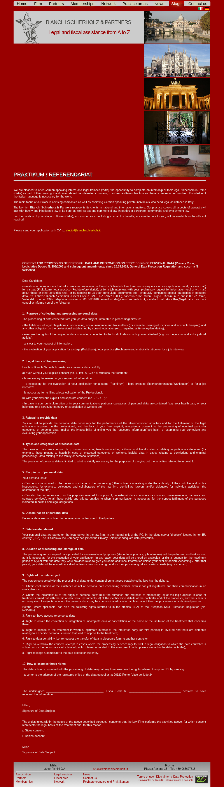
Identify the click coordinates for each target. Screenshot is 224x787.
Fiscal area (61, 778)
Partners (56, 4)
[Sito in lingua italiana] (201, 9)
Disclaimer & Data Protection (174, 776)
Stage (176, 4)
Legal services (63, 774)
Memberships (82, 4)
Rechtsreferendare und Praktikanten (106, 781)
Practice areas (135, 4)
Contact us (197, 4)
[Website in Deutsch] (207, 9)
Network (108, 4)
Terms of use (145, 776)
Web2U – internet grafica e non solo (174, 780)
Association (23, 774)
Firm (38, 4)
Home (22, 4)
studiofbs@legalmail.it (180, 299)
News (159, 4)
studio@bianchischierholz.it (83, 230)
